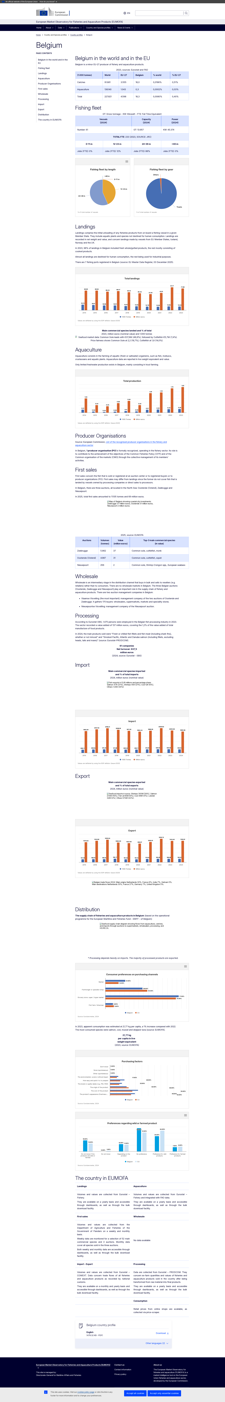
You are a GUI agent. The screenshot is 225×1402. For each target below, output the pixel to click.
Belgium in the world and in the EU (53, 61)
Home (38, 27)
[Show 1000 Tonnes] (125, 317)
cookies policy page (85, 1392)
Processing (43, 99)
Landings (42, 73)
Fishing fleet (44, 68)
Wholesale (43, 94)
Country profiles (76, 35)
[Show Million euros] (139, 317)
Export (41, 109)
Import (41, 104)
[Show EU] (137, 1013)
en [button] (128, 13)
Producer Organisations (49, 83)
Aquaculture (44, 78)
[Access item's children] (53, 27)
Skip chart (92, 161)
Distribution (43, 114)
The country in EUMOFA (50, 120)
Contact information (122, 1369)
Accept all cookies (135, 1393)
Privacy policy (120, 1374)
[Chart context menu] (126, 161)
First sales (43, 89)
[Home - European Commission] (55, 11)
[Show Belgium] (129, 1013)
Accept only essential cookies (164, 1393)
